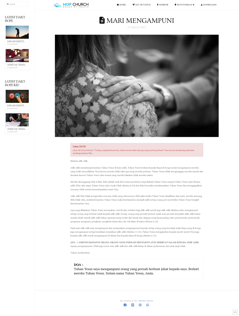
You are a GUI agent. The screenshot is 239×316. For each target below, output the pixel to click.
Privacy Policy (146, 301)
